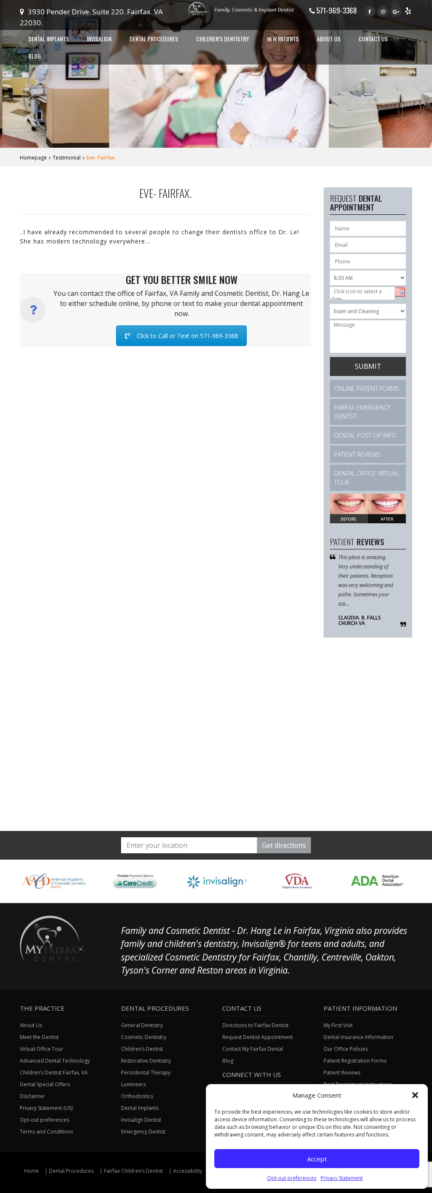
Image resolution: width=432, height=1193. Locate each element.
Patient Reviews (357, 454)
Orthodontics (137, 1096)
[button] (415, 1095)
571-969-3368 (336, 10)
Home (31, 1170)
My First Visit (338, 1025)
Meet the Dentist (39, 1037)
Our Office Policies (346, 1048)
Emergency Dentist (143, 1131)
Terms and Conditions (46, 1131)
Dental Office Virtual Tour (366, 477)
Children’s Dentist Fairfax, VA (54, 1072)
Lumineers (133, 1084)
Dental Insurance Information (358, 1037)
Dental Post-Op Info (365, 435)
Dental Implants (140, 1108)
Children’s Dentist (142, 1048)
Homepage (33, 157)
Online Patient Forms (366, 388)
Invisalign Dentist (141, 1119)
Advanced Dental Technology (55, 1060)
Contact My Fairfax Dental (252, 1048)
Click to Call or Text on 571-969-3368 (187, 336)
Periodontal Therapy (145, 1072)
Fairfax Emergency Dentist (362, 411)
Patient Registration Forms (355, 1060)
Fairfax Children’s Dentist (133, 1170)
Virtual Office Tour (41, 1048)
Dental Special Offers (45, 1084)
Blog (34, 55)
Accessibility (187, 1170)
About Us (31, 1025)
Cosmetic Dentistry (143, 1037)
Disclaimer (32, 1096)
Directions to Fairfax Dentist (255, 1025)
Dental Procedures (71, 1170)
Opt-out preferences (291, 1178)
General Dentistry (142, 1025)
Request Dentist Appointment (257, 1037)
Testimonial (67, 157)
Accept (317, 1159)
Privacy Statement (342, 1178)
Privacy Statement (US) (46, 1108)
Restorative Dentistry (146, 1060)
